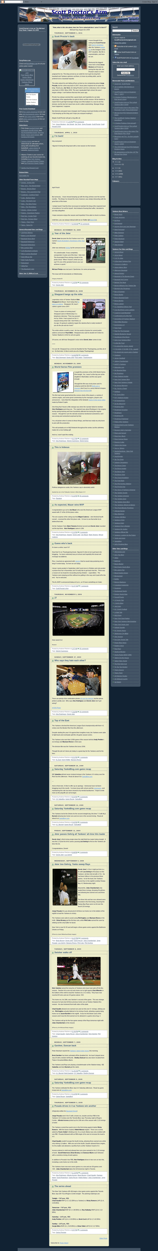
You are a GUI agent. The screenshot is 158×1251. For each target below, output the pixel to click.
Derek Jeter (60, 285)
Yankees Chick (119, 520)
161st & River (118, 252)
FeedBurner (130, 75)
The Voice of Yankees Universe (124, 490)
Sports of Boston (119, 652)
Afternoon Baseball (120, 270)
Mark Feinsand (119, 229)
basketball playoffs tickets (29, 130)
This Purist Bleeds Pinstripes (124, 508)
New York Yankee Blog (122, 379)
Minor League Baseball (29, 254)
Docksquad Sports (120, 591)
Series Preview (61, 1232)
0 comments (84, 938)
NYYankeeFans (119, 401)
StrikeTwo (24, 266)
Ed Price (117, 220)
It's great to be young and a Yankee (126, 352)
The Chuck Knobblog (121, 478)
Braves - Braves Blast (28, 189)
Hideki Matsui (83, 1178)
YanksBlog (78, 799)
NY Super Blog (119, 394)
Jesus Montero (61, 124)
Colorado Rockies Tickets (35, 161)
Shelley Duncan (88, 1073)
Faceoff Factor (119, 597)
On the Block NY (119, 404)
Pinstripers (118, 413)
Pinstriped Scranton (121, 410)
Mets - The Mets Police (28, 204)
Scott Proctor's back (64, 36)
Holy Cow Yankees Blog (122, 340)
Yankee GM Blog (120, 517)
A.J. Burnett (60, 824)
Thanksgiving (87, 357)
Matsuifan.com (119, 367)
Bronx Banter (118, 295)
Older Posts (103, 1238)
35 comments (84, 649)
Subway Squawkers (121, 462)
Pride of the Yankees (121, 422)
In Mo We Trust (119, 343)
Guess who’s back (63, 543)
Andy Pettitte (66, 760)
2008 (116, 174)
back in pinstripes (97, 45)
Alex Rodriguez (61, 441)
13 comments (84, 439)
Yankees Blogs (27, 82)
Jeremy (77, 561)
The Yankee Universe (121, 496)
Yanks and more (119, 538)
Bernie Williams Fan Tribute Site (125, 285)
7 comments (84, 586)
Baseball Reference (28, 242)
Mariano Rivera (76, 760)
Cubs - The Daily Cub (28, 201)
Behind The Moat (120, 282)
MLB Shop (117, 615)
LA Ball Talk (118, 612)
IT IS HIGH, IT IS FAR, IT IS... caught (126, 349)
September (118, 164)
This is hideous (61, 447)
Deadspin (117, 588)
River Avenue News (121, 439)
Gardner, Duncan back (65, 1045)
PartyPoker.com (32, 64)
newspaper (97, 788)
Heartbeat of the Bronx (121, 337)
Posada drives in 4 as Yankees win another (75, 1106)
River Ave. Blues (119, 436)
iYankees (117, 355)
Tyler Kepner (118, 245)
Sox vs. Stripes (119, 448)
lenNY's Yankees (120, 364)
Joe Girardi (70, 124)
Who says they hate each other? (70, 660)
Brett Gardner (68, 1073)
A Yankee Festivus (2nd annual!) (125, 123)
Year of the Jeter (62, 233)
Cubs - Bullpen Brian (28, 198)
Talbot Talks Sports (120, 661)
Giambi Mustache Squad (122, 334)
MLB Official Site (26, 257)
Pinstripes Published (121, 419)
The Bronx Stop (119, 472)
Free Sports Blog (27, 75)
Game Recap (69, 799)
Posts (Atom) (64, 1243)
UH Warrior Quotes (120, 676)
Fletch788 (93, 220)
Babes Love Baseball (28, 236)
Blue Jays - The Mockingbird (30, 186)
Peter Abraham (119, 239)
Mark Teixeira (93, 535)
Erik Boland (118, 223)
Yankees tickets (26, 141)
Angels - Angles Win (28, 183)
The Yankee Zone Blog (122, 502)
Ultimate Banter (119, 511)
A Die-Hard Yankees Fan (122, 261)
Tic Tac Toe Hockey (120, 667)
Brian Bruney (60, 940)
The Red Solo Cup (120, 664)
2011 (116, 162)
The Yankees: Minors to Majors (124, 505)
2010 (116, 168)
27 (55, 598)
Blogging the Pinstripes (122, 288)
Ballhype (117, 561)
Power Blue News (120, 643)
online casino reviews (30, 119)
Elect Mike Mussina (120, 322)
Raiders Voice (119, 646)
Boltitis (116, 579)
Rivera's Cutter (119, 442)
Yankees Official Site (121, 532)
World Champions (73, 441)
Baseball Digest (71, 1111)
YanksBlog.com (87, 776)
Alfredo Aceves (72, 1175)
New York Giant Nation (122, 618)
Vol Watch (117, 682)
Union (27, 84)
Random (59, 498)
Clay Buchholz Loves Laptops (124, 310)
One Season (118, 637)
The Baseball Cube (27, 269)
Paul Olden (78, 357)
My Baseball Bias (120, 370)
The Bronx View (119, 475)
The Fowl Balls (119, 481)
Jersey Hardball (119, 358)
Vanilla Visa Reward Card (30, 168)
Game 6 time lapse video (97, 400)
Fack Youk (117, 328)
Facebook (135, 58)
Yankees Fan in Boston (122, 526)
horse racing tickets (32, 135)
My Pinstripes (118, 373)
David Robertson (62, 1178)
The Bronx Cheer (120, 465)
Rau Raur (117, 649)
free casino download (30, 112)
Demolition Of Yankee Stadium (124, 319)
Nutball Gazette (119, 627)
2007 (116, 177)
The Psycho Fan (119, 487)
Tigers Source (119, 670)
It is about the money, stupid (123, 346)
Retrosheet (25, 263)
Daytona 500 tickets (27, 137)
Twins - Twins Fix (26, 225)
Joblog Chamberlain (121, 361)
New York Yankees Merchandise (125, 621)
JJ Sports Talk (119, 600)
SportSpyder (118, 456)
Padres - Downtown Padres (30, 213)
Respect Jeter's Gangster (122, 430)
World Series (84, 441)
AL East (58, 760)
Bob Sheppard (61, 357)
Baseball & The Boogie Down (124, 276)
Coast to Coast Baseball (122, 313)
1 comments (83, 757)
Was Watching (119, 514)
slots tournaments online (30, 114)
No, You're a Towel (120, 388)
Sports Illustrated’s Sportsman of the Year (71, 241)
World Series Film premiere (67, 367)
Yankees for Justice (120, 529)
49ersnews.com (119, 552)
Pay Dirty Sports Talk (121, 640)
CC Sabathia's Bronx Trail (123, 307)
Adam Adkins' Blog (120, 267)
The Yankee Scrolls (120, 493)
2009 (116, 171)
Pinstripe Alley (119, 407)
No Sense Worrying (121, 385)
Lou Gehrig (68, 855)
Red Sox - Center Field (29, 216)
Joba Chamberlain (89, 940)
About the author (120, 43)
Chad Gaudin (60, 1034)
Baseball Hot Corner (121, 279)
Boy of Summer (119, 292)
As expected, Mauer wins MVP (69, 505)
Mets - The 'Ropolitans (28, 207)
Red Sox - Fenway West (29, 219)
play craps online (30, 117)
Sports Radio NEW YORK (123, 655)
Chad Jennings (119, 217)
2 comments (84, 1031)
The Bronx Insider (120, 468)
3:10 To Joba (118, 258)
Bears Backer (118, 564)
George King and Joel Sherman (125, 226)
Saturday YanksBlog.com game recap (72, 769)
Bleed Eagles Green (121, 573)
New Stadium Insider (121, 376)
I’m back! (58, 136)
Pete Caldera (118, 236)
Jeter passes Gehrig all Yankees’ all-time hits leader (79, 834)
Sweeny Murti (119, 242)
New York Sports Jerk (121, 624)
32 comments (84, 224)
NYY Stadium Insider (121, 398)
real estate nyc (24, 176)
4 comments (83, 797)
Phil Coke (80, 943)
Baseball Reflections (28, 245)
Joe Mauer (84, 535)
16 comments (84, 712)
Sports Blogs (27, 77)
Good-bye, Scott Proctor (122, 84)
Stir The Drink (119, 459)
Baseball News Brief (28, 239)
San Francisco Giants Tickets (34, 163)
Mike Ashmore (119, 233)
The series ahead (62, 1186)
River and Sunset (120, 433)
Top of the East (61, 720)
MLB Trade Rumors (27, 260)
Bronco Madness (120, 582)
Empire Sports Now (120, 594)
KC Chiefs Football (120, 609)
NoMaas (117, 392)
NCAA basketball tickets (29, 132)
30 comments (79, 122)
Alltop (116, 558)
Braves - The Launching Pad (30, 192)
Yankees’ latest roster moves (79, 1051)
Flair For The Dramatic (121, 331)
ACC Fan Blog (119, 555)
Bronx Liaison (119, 304)
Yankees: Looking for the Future (125, 535)
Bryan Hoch (118, 214)
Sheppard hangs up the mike (68, 294)
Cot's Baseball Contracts (29, 251)
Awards (69, 535)
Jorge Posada (86, 124)
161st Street (118, 255)
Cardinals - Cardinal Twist (30, 195)
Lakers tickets (33, 148)
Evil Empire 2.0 (119, 325)
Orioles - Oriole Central (29, 210)
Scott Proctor (96, 124)
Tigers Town (118, 673)
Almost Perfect (119, 273)
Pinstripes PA (118, 416)
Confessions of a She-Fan (123, 316)
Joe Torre (78, 124)
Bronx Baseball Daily (121, 298)
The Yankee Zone (120, 499)
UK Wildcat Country (121, 679)
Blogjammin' (118, 576)
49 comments (84, 496)
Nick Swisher (93, 1034)
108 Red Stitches (27, 233)
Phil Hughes (89, 943)
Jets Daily (117, 606)
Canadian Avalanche (121, 585)
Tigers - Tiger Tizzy (27, 222)
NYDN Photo (56, 708)
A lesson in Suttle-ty (121, 264)
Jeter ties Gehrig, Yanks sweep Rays (72, 864)
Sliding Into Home (120, 445)
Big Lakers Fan (119, 570)
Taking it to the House (121, 658)
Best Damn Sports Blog (122, 567)
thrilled (68, 248)
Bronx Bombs (118, 301)
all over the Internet (86, 698)
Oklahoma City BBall (121, 633)
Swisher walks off (63, 952)
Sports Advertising (26, 80)
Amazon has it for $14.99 (82, 391)
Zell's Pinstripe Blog (121, 544)
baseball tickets (34, 128)
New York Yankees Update (123, 382)
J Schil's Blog (118, 603)
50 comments (84, 283)
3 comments (84, 355)
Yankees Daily (119, 523)
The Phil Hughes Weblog (122, 484)
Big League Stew (27, 248)
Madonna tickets (33, 150)
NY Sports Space (120, 630)
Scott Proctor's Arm (62, 588)
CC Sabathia (60, 799)
